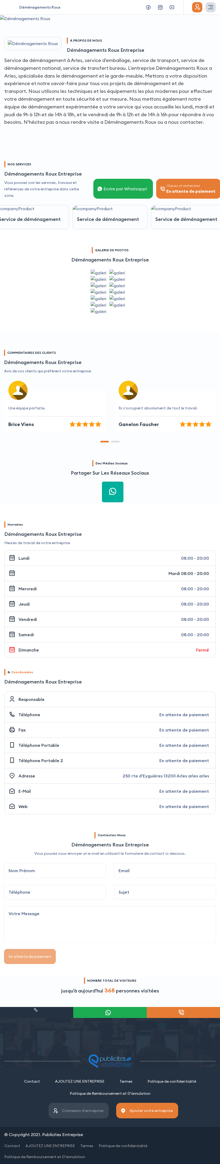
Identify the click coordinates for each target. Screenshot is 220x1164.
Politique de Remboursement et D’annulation (110, 1093)
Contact (32, 1081)
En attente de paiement (30, 956)
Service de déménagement (108, 219)
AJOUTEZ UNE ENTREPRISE (79, 1081)
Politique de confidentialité (172, 1081)
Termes (126, 1081)
